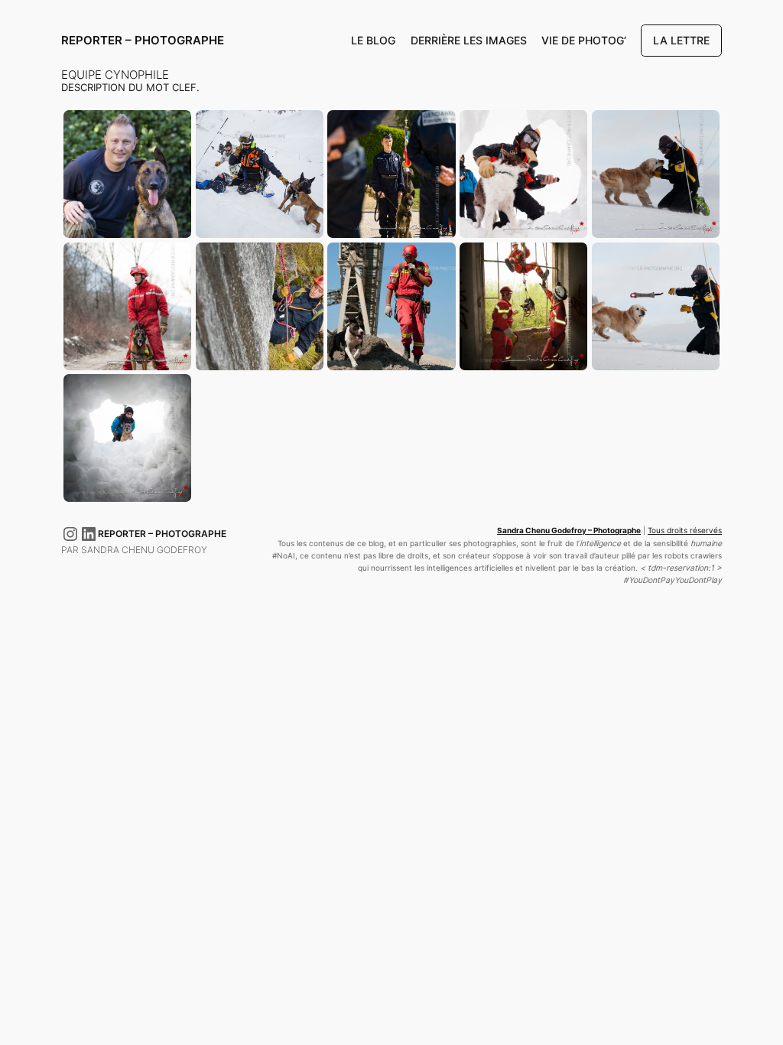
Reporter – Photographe (142, 40)
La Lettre (681, 40)
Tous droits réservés (685, 531)
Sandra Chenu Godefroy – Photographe (569, 531)
